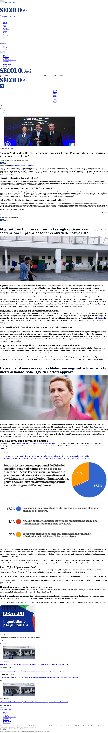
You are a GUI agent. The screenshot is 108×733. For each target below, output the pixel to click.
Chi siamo (6, 55)
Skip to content (4, 75)
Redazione (6, 57)
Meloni (5, 47)
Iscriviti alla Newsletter (9, 60)
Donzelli (101, 318)
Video (5, 26)
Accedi (13, 2)
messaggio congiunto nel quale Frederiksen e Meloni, (36, 443)
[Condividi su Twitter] (8, 163)
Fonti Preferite (29, 165)
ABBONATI (7, 2)
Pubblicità (6, 63)
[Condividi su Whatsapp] (5, 163)
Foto (4, 37)
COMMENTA (104, 212)
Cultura (5, 31)
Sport (4, 34)
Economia (6, 29)
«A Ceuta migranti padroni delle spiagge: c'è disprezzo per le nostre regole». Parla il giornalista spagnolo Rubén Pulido (46, 456)
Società (5, 28)
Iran (4, 46)
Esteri (4, 25)
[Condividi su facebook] (1, 163)
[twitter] (4, 1)
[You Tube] (2, 1)
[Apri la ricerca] (1, 106)
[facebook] (0, 1)
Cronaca (5, 23)
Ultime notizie (7, 61)
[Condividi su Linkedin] (3, 163)
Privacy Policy (7, 66)
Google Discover (18, 165)
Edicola (2, 2)
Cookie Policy (7, 64)
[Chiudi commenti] (0, 214)
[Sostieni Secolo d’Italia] (17, 632)
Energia (55, 101)
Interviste (5, 36)
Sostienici (6, 58)
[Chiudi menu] (0, 15)
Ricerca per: (3, 77)
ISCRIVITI (3, 640)
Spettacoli (6, 32)
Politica (5, 22)
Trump (5, 49)
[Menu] (0, 108)
